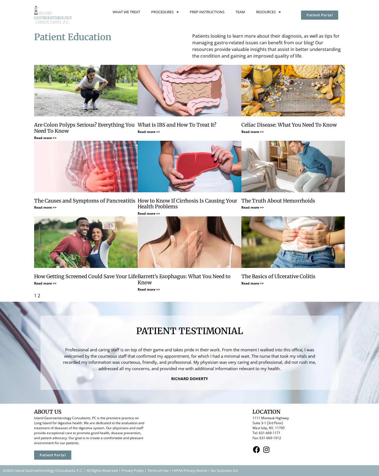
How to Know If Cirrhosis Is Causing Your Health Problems (187, 204)
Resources (266, 11)
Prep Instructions (207, 11)
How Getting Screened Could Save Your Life (85, 276)
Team (240, 11)
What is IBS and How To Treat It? (177, 125)
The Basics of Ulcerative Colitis (278, 276)
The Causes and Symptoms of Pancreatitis (84, 201)
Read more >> (45, 137)
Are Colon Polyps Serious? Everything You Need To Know (84, 128)
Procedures (162, 11)
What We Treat (126, 11)
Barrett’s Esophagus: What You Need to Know (184, 279)
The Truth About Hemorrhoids (278, 201)
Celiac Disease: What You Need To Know (289, 125)
